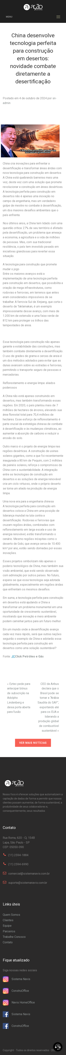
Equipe (7, 925)
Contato (8, 942)
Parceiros (9, 931)
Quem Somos (11, 914)
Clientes (8, 920)
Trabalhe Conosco (14, 937)
